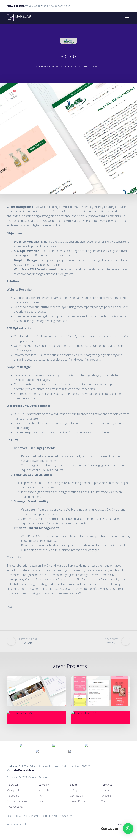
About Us (43, 790)
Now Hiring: (15, 6)
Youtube (106, 801)
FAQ (40, 795)
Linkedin (106, 795)
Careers (42, 801)
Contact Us (76, 795)
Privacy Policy (77, 801)
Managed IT (13, 790)
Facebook (107, 790)
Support (74, 784)
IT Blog (73, 790)
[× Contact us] (128, 828)
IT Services (13, 784)
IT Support (13, 795)
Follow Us (106, 784)
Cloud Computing (17, 801)
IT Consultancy (15, 806)
